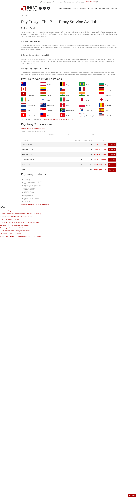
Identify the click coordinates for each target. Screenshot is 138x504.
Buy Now (112, 144)
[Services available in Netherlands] (23, 104)
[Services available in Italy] (62, 99)
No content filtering (28, 192)
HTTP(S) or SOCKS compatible (31, 182)
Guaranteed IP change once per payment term (35, 181)
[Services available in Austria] (43, 84)
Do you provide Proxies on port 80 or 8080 (14, 225)
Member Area (70, 2)
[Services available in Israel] (43, 99)
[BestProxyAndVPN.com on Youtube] (48, 8)
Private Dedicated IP (28, 179)
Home (60, 8)
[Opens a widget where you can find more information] (132, 496)
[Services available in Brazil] (82, 84)
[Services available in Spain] (101, 110)
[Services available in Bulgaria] (101, 84)
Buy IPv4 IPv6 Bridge (79, 8)
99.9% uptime (27, 199)
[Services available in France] (82, 89)
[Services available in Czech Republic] (62, 89)
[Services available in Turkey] (62, 115)
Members (81, 2)
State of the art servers (29, 188)
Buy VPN (90, 8)
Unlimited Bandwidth (29, 186)
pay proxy (24, 204)
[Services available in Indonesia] (101, 94)
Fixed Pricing (26, 201)
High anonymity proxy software (31, 183)
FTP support (26, 194)
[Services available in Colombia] (43, 89)
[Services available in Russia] (23, 110)
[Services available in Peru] (62, 104)
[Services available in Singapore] (43, 110)
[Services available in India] (62, 94)
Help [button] (112, 8)
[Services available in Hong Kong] (23, 94)
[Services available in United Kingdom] (82, 115)
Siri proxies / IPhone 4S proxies (10, 233)
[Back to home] (29, 8)
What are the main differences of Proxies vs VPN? (16, 216)
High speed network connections (32, 185)
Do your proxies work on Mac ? (10, 219)
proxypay (45, 204)
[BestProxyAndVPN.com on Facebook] (40, 8)
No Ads (25, 197)
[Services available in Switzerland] (23, 115)
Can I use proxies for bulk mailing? (11, 228)
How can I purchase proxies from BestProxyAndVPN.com (19, 222)
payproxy (38, 204)
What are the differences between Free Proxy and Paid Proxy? (21, 213)
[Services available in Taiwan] (43, 115)
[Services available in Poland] (82, 104)
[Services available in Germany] (101, 89)
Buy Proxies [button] (67, 8)
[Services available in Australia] (23, 84)
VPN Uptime (58, 2)
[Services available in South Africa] (62, 110)
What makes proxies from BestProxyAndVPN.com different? (20, 236)
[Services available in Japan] (82, 99)
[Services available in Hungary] (43, 94)
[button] (116, 8)
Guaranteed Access (28, 195)
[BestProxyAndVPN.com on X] (44, 8)
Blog (107, 8)
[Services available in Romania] (101, 104)
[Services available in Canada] (23, 89)
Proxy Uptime (47, 2)
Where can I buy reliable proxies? (11, 211)
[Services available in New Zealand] (43, 104)
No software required (28, 189)
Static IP (25, 178)
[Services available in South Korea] (82, 110)
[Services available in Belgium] (62, 84)
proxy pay (31, 204)
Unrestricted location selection (31, 198)
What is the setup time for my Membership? (15, 231)
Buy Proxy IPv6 (100, 8)
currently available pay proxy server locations (58, 119)
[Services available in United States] (101, 115)
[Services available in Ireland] (23, 99)
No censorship (27, 191)
